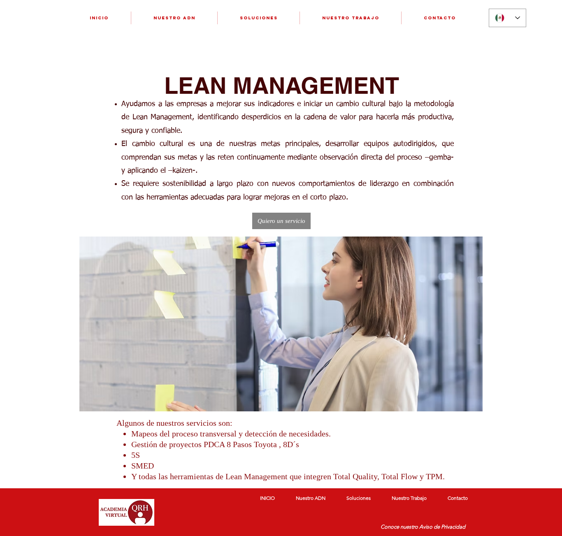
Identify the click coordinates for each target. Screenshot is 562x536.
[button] (281, 221)
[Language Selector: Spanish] (507, 18)
